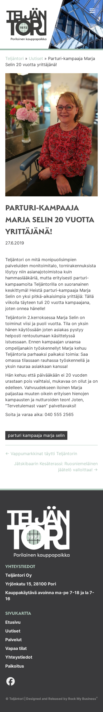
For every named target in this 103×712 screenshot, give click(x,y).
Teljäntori (14, 58)
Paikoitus (14, 666)
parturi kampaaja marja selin (36, 435)
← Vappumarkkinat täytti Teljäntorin (41, 453)
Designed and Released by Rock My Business (61, 699)
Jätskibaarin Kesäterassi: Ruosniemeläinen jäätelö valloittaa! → (56, 466)
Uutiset (36, 58)
